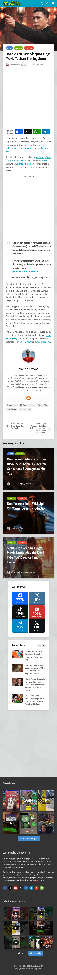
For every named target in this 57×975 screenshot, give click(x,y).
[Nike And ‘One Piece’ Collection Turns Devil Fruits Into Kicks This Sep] (17, 654)
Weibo (45, 160)
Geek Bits (18, 48)
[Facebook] (5, 888)
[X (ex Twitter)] (21, 888)
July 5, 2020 (45, 277)
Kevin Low (15, 484)
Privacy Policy (20, 969)
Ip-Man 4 (40, 157)
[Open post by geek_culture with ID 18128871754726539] (46, 800)
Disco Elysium (26, 341)
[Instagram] (10, 888)
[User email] (28, 398)
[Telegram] (31, 888)
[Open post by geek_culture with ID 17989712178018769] (46, 823)
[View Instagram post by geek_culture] (17, 809)
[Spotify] (42, 888)
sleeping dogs (25, 409)
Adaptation (11, 405)
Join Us (39, 969)
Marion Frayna (14, 65)
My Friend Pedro (43, 341)
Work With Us (31, 969)
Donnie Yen (42, 405)
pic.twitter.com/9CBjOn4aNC (25, 271)
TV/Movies (29, 48)
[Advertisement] (28, 97)
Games (9, 48)
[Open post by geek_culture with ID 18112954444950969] (28, 800)
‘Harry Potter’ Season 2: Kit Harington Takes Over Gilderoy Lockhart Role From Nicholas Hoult (35, 684)
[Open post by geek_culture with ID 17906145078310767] (11, 800)
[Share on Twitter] (28, 131)
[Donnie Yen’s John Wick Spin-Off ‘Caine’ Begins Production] (28, 513)
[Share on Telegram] (46, 131)
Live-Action (11, 409)
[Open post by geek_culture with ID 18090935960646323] (11, 823)
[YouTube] (15, 888)
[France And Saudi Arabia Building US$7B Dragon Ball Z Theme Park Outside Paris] (17, 698)
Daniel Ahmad (24, 163)
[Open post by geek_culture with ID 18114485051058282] (28, 823)
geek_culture (11, 792)
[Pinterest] (36, 888)
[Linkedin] (26, 888)
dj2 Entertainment (27, 405)
